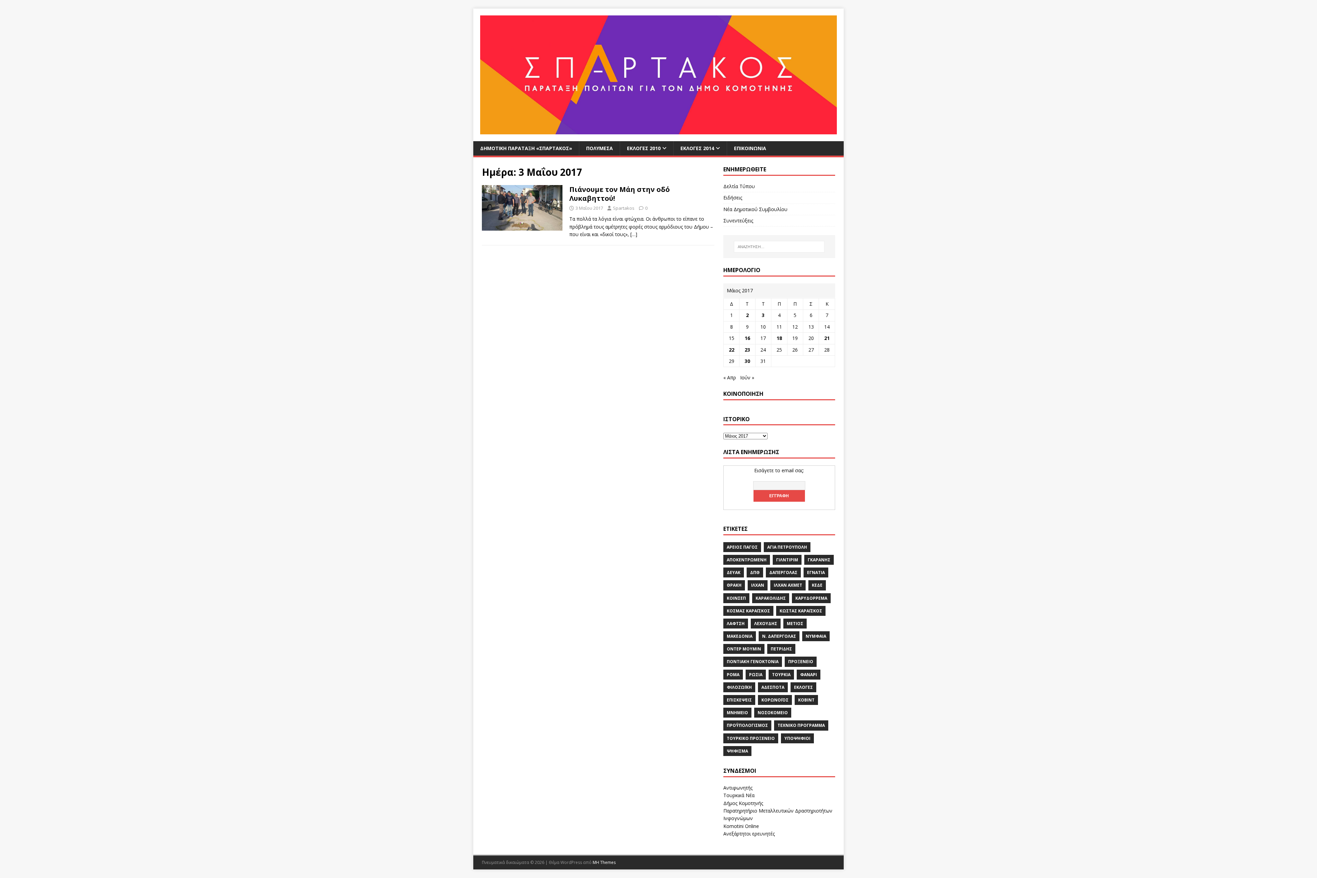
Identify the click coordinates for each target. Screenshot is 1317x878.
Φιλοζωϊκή (739, 687)
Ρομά (733, 675)
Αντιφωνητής (737, 787)
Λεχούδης (765, 623)
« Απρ (729, 377)
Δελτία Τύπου (739, 186)
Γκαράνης (819, 560)
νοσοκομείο (773, 713)
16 (747, 338)
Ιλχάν (757, 585)
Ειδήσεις (732, 197)
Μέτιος (795, 623)
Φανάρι (808, 675)
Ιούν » (747, 377)
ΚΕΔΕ (817, 585)
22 (731, 349)
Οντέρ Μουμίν (744, 649)
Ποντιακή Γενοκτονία (753, 661)
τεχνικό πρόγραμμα (801, 725)
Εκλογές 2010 (644, 148)
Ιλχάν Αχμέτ (788, 585)
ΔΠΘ (755, 572)
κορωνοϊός (774, 700)
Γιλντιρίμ (787, 560)
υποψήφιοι (797, 738)
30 (747, 361)
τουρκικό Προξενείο (751, 738)
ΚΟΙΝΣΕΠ (736, 598)
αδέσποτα (772, 687)
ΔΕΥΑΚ (733, 572)
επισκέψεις (739, 700)
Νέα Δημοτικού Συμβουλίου (755, 209)
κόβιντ (806, 700)
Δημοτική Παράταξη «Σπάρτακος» (526, 148)
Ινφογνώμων (738, 818)
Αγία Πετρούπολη (787, 547)
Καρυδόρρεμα (811, 598)
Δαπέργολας (783, 572)
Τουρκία (781, 675)
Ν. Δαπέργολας (779, 636)
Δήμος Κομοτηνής (743, 803)
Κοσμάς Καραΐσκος (748, 611)
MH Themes (604, 862)
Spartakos (623, 208)
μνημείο (737, 713)
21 (827, 338)
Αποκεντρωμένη (747, 560)
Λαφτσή (736, 623)
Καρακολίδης (771, 598)
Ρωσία (755, 675)
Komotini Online (741, 826)
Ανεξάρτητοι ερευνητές (749, 833)
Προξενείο (800, 661)
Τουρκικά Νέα (739, 795)
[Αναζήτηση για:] (779, 247)
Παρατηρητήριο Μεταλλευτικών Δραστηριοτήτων (777, 810)
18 (779, 338)
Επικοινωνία (750, 148)
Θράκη (734, 585)
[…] (633, 234)
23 (747, 349)
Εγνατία (816, 572)
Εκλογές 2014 (697, 148)
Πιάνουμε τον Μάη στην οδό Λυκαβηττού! (619, 194)
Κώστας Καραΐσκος (801, 611)
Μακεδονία (739, 636)
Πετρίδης (781, 649)
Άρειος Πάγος (742, 547)
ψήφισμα (737, 751)
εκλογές (803, 687)
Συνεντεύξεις (738, 220)
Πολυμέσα (599, 148)
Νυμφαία (816, 636)
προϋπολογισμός (747, 725)
